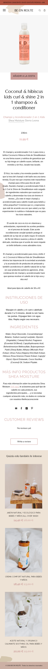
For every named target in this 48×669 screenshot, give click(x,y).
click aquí (14, 387)
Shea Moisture (16, 120)
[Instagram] (26, 408)
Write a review (24, 441)
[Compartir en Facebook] (21, 408)
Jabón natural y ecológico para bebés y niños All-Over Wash (23, 514)
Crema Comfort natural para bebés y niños (23, 578)
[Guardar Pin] (32, 408)
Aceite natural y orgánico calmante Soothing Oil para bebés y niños (23, 644)
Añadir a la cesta (24, 76)
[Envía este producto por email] (16, 408)
